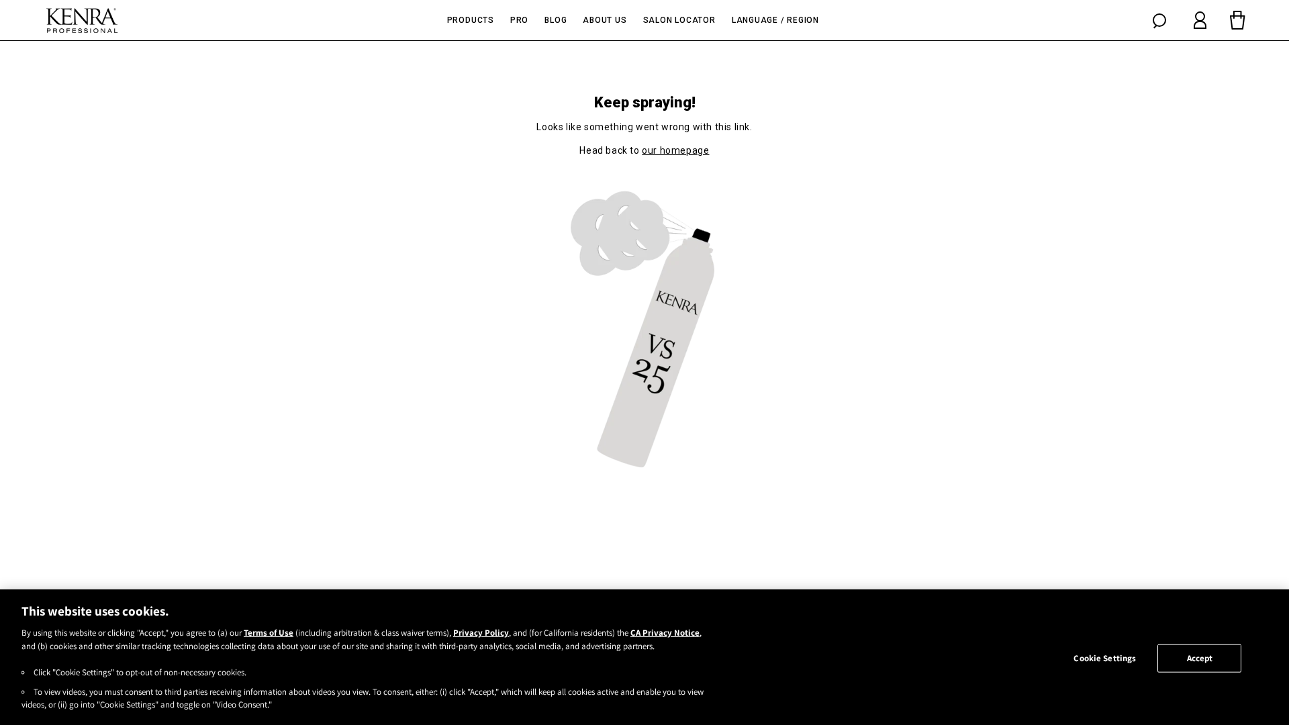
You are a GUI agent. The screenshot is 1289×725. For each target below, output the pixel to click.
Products (470, 20)
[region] (644, 657)
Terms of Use (268, 632)
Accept (1200, 658)
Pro (519, 20)
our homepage (675, 150)
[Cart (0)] (1237, 20)
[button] (1159, 20)
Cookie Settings (1104, 658)
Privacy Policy (481, 632)
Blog (555, 20)
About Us (604, 20)
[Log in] (1200, 20)
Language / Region (775, 20)
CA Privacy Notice (665, 632)
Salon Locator (679, 20)
